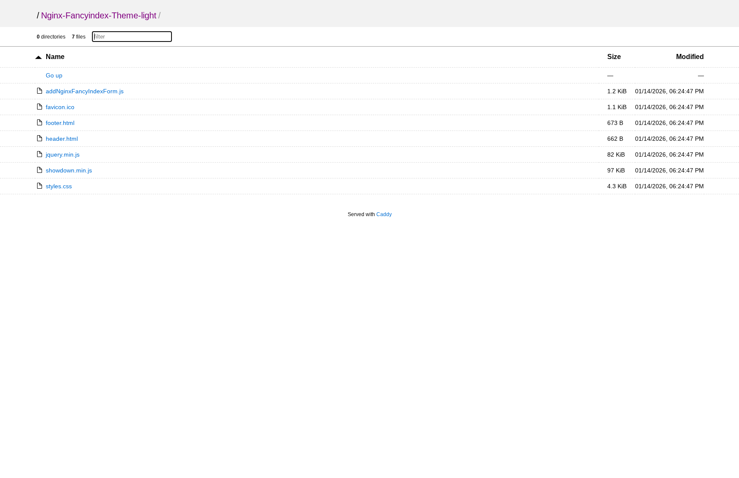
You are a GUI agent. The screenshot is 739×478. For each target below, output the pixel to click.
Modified (690, 56)
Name (55, 56)
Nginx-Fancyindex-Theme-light (99, 15)
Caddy (384, 214)
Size (614, 56)
